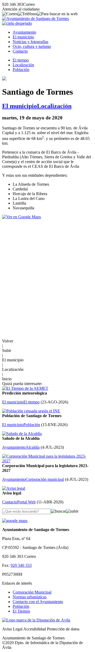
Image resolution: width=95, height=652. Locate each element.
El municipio (23, 37)
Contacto (20, 51)
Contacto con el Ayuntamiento (38, 601)
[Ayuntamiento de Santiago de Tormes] (35, 18)
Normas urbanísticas (29, 597)
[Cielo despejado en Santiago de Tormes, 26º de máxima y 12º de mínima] (17, 23)
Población (21, 69)
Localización (23, 65)
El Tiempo (21, 611)
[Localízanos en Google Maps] (14, 520)
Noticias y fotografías (30, 41)
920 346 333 (21, 565)
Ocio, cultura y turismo (32, 46)
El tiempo (21, 60)
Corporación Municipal (32, 592)
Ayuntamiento (24, 32)
